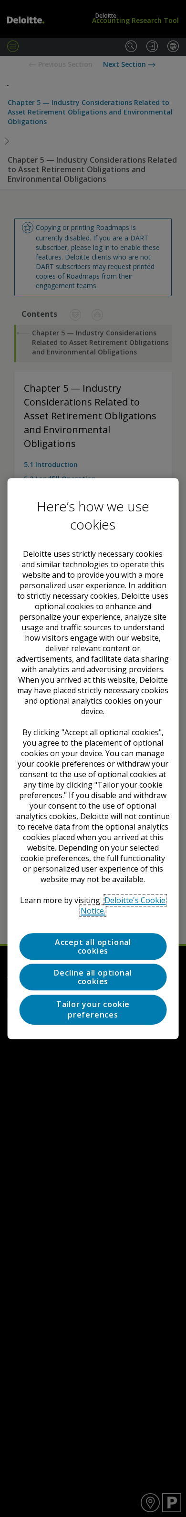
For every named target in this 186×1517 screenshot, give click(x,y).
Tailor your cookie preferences (93, 1009)
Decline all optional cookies (93, 977)
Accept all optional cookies (93, 946)
